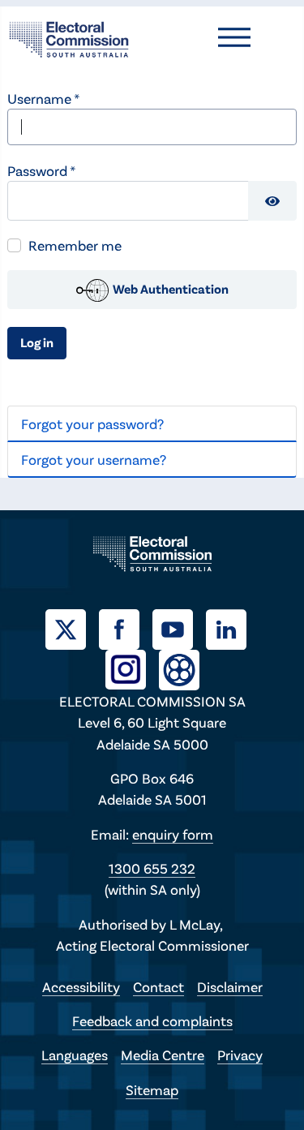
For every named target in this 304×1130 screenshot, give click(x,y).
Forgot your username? (93, 459)
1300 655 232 (152, 868)
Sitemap (152, 1089)
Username (43, 98)
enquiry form (172, 834)
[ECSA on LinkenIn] (232, 627)
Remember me (75, 245)
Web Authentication (169, 288)
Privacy (240, 1054)
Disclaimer (230, 986)
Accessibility (81, 986)
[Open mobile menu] (234, 37)
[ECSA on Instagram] (132, 668)
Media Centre (162, 1054)
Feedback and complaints (152, 1020)
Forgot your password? (92, 423)
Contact (158, 986)
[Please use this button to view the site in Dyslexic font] (179, 668)
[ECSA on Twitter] (72, 627)
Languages (74, 1054)
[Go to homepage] (69, 37)
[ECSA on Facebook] (125, 627)
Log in (37, 342)
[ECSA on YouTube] (179, 627)
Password (41, 170)
